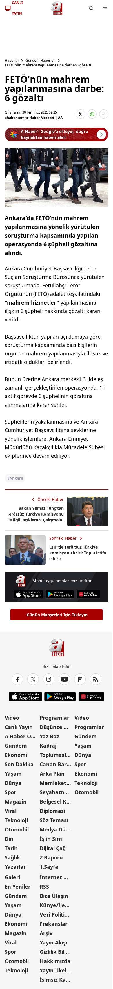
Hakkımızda (55, 961)
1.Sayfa (49, 866)
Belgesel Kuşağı (57, 801)
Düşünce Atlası (57, 726)
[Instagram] (48, 679)
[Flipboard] (80, 679)
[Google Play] (59, 594)
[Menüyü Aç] (104, 8)
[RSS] (95, 679)
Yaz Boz (49, 736)
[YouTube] (64, 679)
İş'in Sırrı (51, 838)
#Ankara (15, 478)
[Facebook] (17, 679)
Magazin (16, 801)
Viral (11, 810)
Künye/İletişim (57, 905)
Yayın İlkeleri (56, 970)
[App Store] (28, 594)
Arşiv (46, 933)
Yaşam (13, 773)
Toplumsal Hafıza (57, 754)
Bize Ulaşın (54, 895)
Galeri (12, 877)
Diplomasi (52, 810)
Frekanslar (54, 923)
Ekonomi (16, 754)
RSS (44, 886)
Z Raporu (51, 857)
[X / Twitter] (33, 679)
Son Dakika (19, 764)
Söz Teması (54, 820)
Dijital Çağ (53, 848)
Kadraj (48, 745)
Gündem (16, 745)
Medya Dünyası (57, 829)
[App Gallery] (88, 594)
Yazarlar (15, 866)
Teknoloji (16, 820)
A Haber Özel (21, 736)
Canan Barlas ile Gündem (57, 764)
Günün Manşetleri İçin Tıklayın (57, 615)
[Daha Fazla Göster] (103, 114)
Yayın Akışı (53, 942)
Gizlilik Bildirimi (57, 951)
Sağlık (12, 857)
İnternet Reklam (57, 877)
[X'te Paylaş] (80, 114)
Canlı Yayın (19, 726)
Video (12, 717)
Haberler (12, 60)
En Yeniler (17, 886)
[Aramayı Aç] (91, 8)
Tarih (11, 848)
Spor (10, 792)
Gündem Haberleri (40, 60)
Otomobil (17, 829)
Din (9, 838)
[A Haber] (56, 8)
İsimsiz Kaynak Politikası (57, 979)
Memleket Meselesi (57, 782)
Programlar (54, 717)
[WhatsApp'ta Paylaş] (92, 114)
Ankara (13, 268)
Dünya (13, 782)
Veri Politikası (57, 914)
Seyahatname (57, 792)
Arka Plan (52, 773)
